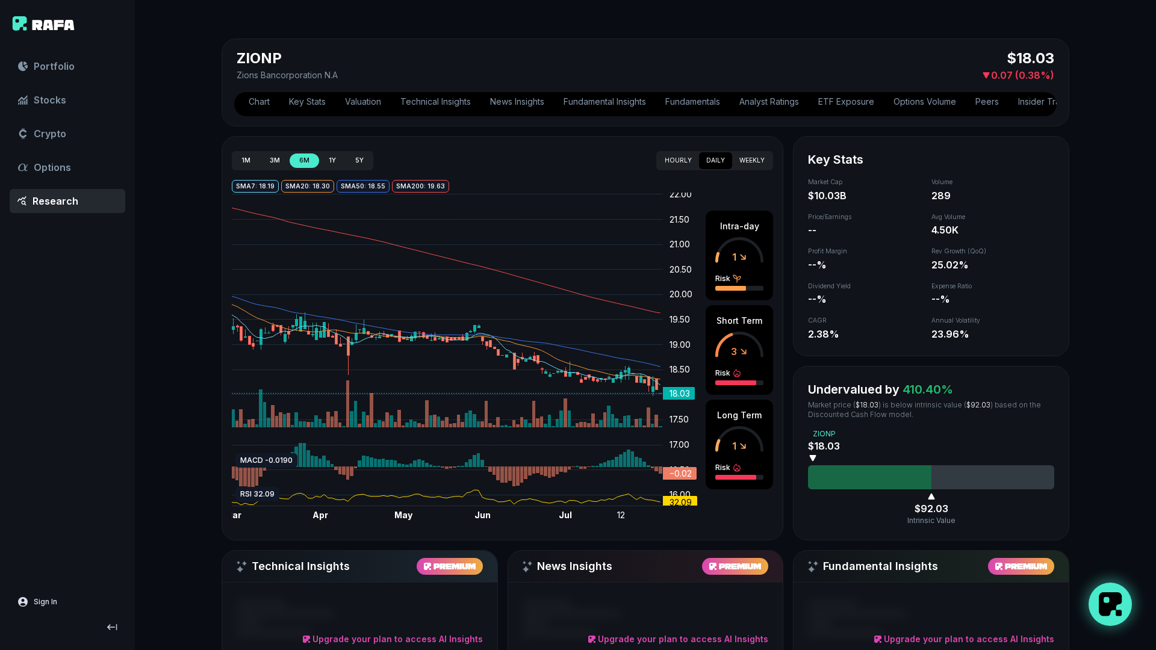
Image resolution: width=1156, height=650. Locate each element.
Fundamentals (692, 101)
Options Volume (924, 101)
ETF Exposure (846, 101)
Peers (987, 101)
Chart (259, 101)
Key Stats (307, 101)
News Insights (517, 101)
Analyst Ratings (769, 101)
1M (245, 160)
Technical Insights (435, 101)
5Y (359, 160)
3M (275, 160)
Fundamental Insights (605, 101)
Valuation (363, 101)
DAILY (715, 160)
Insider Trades (1046, 101)
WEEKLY (752, 160)
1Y (332, 160)
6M (304, 160)
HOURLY (678, 160)
